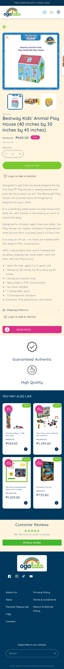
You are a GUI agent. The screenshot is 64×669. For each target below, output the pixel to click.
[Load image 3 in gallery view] (49, 101)
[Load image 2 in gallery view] (32, 101)
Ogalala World (21, 666)
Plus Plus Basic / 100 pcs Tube (15, 434)
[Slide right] (60, 102)
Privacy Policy (41, 592)
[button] (51, 12)
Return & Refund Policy (43, 608)
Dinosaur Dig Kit (44, 487)
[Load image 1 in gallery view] (15, 101)
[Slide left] (3, 102)
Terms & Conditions (44, 599)
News (9, 599)
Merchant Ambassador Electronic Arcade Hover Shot (16, 488)
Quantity (7, 147)
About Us (11, 592)
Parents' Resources (17, 606)
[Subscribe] (54, 653)
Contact (10, 621)
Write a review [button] (32, 542)
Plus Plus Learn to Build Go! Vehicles (47, 434)
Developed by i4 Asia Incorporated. (40, 666)
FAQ (8, 614)
